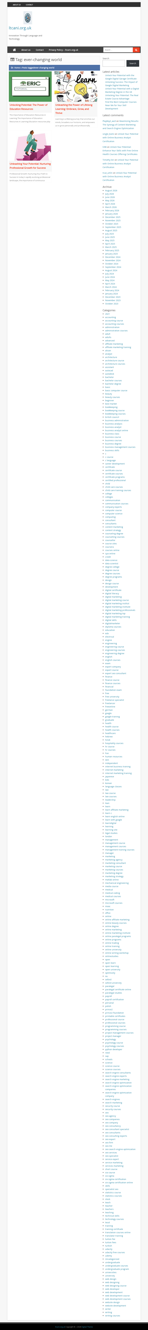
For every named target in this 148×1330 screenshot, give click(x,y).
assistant (109, 367)
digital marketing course (117, 600)
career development (115, 463)
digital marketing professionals (120, 610)
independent (111, 763)
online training (112, 946)
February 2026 (112, 210)
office (107, 913)
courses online (112, 550)
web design (110, 1279)
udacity (108, 1249)
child (107, 483)
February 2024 (112, 290)
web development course (117, 1295)
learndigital (110, 823)
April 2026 (110, 203)
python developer (113, 1049)
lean (107, 803)
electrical (109, 636)
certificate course (113, 470)
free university (112, 696)
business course (113, 437)
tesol (107, 1222)
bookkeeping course (115, 410)
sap (107, 1056)
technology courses (114, 1219)
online (108, 916)
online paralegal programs (118, 936)
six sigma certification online (119, 1182)
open (107, 959)
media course (111, 886)
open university (112, 969)
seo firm (109, 1142)
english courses (112, 660)
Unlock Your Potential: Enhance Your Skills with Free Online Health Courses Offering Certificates (120, 151)
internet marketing (114, 769)
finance (108, 676)
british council (112, 417)
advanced (110, 340)
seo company (111, 1122)
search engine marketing (117, 1079)
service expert (112, 1159)
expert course (112, 670)
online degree (112, 926)
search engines (112, 1099)
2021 (107, 314)
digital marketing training (117, 616)
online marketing (113, 929)
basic (107, 387)
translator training (114, 1235)
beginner (109, 400)
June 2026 (110, 197)
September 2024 (113, 267)
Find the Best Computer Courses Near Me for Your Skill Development (121, 105)
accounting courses (114, 324)
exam (107, 663)
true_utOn (107, 172)
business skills (112, 450)
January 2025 (111, 253)
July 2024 (109, 273)
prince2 (109, 1009)
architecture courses (115, 363)
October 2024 (111, 263)
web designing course (115, 1285)
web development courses (118, 1299)
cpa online (110, 553)
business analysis (113, 423)
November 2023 (113, 300)
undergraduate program (117, 1269)
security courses (113, 1109)
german (109, 710)
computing (110, 517)
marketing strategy (114, 876)
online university (113, 949)
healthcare (110, 733)
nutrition (109, 909)
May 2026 (109, 200)
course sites (111, 543)
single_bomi (108, 134)
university (110, 1275)
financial (109, 686)
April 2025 (110, 243)
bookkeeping (111, 407)
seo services (111, 1152)
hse (107, 753)
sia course (110, 1172)
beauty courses (112, 397)
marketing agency (113, 859)
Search (106, 58)
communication (112, 500)
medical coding (112, 893)
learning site (111, 829)
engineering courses (115, 650)
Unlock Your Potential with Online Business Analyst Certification (120, 138)
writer (108, 1309)
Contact (29, 5)
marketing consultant (115, 863)
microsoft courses (113, 903)
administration (112, 327)
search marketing (113, 1102)
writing (108, 1312)
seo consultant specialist (117, 1129)
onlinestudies (111, 956)
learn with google (113, 819)
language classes (113, 786)
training (109, 1225)
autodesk (109, 373)
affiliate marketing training (118, 347)
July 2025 (109, 233)
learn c (108, 813)
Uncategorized (112, 1259)
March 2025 (111, 247)
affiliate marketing (114, 343)
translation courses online (118, 1232)
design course (112, 583)
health (108, 723)
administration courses (116, 330)
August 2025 (111, 230)
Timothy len (108, 159)
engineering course (114, 646)
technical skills (112, 1215)
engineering (111, 643)
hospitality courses (114, 743)
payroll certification (114, 999)
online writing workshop (117, 952)
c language (110, 460)
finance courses (112, 683)
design (108, 580)
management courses (115, 846)
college (108, 493)
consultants (110, 523)
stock (107, 1199)
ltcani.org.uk (20, 28)
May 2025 (109, 240)
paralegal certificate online (118, 989)
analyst (108, 353)
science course (112, 1066)
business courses (113, 440)
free (107, 693)
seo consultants (112, 1132)
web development (114, 1292)
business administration (117, 420)
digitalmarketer (112, 623)
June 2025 (110, 237)
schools (108, 1059)
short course (111, 1169)
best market (111, 403)
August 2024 (111, 270)
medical (109, 889)
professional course (114, 1019)
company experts (113, 507)
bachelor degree (113, 383)
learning (109, 826)
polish (108, 1006)
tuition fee (110, 1239)
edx (107, 633)
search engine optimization (118, 1082)
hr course (109, 746)
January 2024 (111, 293)
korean (108, 783)
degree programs (113, 576)
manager (109, 853)
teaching (109, 1212)
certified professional (115, 480)
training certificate (114, 1229)
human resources (113, 756)
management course (115, 843)
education (110, 630)
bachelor (109, 377)
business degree (113, 443)
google (108, 713)
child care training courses (118, 490)
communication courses (116, 503)
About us (17, 5)
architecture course (114, 360)
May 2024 (109, 280)
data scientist (111, 563)
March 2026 (111, 207)
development (111, 586)
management (111, 839)
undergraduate (112, 1262)
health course (112, 726)
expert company (113, 666)
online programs (113, 939)
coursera (109, 546)
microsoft (109, 899)
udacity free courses (115, 1252)
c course (109, 457)
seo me (108, 1146)
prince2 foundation (114, 1012)
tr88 (105, 147)
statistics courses (113, 1195)
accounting (110, 317)
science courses (113, 1069)
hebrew (109, 736)
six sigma (109, 1175)
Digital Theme (87, 1327)
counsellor (110, 540)
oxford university (113, 982)
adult (107, 333)
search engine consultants (118, 1072)
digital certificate (113, 590)
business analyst (113, 427)
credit (108, 556)
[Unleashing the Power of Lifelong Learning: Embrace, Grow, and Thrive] (75, 86)
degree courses (112, 573)
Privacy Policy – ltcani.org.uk (63, 49)
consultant (110, 520)
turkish (108, 1245)
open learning (112, 966)
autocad (109, 370)
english (108, 656)
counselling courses (114, 537)
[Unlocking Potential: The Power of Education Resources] (30, 86)
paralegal (109, 986)
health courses (112, 730)
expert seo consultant (115, 673)
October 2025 (111, 223)
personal (109, 1002)
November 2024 (113, 260)
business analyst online (116, 430)
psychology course (114, 1042)
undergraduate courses (116, 1265)
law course (110, 793)
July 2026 (109, 193)
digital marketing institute (117, 606)
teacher (109, 1205)
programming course (115, 1026)
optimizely (110, 972)
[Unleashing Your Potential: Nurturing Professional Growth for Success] (30, 145)
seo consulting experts (116, 1136)
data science (111, 560)
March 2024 (111, 287)
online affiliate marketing (117, 919)
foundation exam (113, 690)
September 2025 (113, 227)
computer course (113, 510)
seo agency (110, 1116)
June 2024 (110, 277)
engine (108, 640)
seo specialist (111, 1155)
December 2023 (112, 297)
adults (108, 337)
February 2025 (112, 250)
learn (107, 806)
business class (112, 433)
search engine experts (116, 1076)
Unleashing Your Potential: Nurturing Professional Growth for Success (30, 165)
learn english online (115, 816)
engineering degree (114, 653)
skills (107, 1185)
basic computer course (116, 390)
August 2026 (111, 190)
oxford (108, 979)
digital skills (111, 620)
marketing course (113, 866)
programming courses (116, 1029)
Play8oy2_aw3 (109, 121)
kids (107, 779)
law (107, 789)
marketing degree (113, 873)
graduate (109, 720)
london (108, 836)
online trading (112, 943)
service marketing (113, 1162)
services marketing (114, 1165)
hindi (107, 740)
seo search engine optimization (120, 1149)
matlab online (112, 879)
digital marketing (113, 596)
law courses (111, 796)
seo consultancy (113, 1126)
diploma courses (113, 626)
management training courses (119, 849)
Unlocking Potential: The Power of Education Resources (28, 107)
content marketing (114, 527)
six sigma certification (115, 1179)
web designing (112, 1282)
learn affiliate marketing (116, 809)
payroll (108, 996)
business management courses (120, 447)
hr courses (110, 749)
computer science (113, 513)
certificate (110, 467)
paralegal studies (113, 992)
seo (107, 1112)
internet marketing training (118, 773)
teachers (109, 1209)
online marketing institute (117, 933)
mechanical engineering (117, 883)
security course (112, 1106)
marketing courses (114, 869)
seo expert (110, 1139)
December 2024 (112, 257)
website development (115, 1305)
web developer (112, 1289)
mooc (107, 906)
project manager (113, 1036)
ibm (107, 759)
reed (107, 1052)
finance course (112, 680)
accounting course (114, 320)
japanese (109, 776)
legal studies (111, 833)
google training (112, 716)
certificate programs (115, 477)
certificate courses (114, 473)
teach (108, 1202)
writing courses (112, 1315)
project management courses (119, 1032)
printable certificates (115, 1016)
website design (112, 1302)
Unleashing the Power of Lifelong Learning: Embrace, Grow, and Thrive (73, 109)
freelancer (110, 703)
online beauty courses (116, 923)
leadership (110, 799)
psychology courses (114, 1046)
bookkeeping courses (115, 413)
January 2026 (111, 213)
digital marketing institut (117, 603)
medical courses (113, 896)
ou (106, 976)
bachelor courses (113, 380)
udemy (108, 1255)
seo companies (112, 1119)
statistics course (113, 1192)
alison (108, 350)
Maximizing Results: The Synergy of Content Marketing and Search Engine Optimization (121, 125)
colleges (109, 497)
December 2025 (112, 217)
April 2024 (110, 283)
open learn (110, 962)
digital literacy (112, 593)
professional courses (115, 1022)
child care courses (114, 487)
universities (110, 1272)
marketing (110, 856)
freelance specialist (114, 700)
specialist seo (111, 1189)
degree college (112, 566)
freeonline (110, 706)
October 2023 (111, 303)
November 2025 (113, 220)
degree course (112, 570)
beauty (108, 393)
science (108, 1062)
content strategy (113, 530)
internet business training (118, 766)
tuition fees (110, 1242)
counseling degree (114, 533)
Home (17, 67)
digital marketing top (115, 613)
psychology (110, 1039)
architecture (111, 357)
